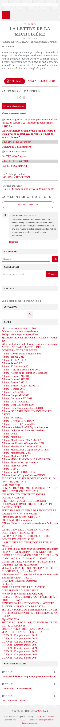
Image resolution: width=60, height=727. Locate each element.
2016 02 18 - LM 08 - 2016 (41, 81)
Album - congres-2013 (13, 392)
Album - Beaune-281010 (14, 382)
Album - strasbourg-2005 (14, 465)
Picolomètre (8, 584)
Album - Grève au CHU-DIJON (18, 420)
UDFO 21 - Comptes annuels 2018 (19, 638)
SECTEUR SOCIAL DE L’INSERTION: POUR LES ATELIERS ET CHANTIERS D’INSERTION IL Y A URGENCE (29, 612)
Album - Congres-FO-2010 (15, 395)
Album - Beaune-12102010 (15, 376)
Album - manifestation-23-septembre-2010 (23, 443)
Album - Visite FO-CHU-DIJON (18, 472)
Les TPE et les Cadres (14, 700)
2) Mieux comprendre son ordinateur (20, 331)
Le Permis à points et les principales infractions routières (30, 548)
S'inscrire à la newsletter (13, 106)
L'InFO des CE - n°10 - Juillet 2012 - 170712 (25, 558)
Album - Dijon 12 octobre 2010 (18, 404)
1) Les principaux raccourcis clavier (20, 328)
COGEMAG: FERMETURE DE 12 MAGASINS (27, 504)
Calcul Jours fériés (11, 484)
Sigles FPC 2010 (10, 619)
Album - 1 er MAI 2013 (14, 360)
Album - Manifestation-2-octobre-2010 (21, 446)
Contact (51, 716)
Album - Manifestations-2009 (16, 452)
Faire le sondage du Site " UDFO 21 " (21, 516)
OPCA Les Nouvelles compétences (19, 580)
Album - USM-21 (11, 468)
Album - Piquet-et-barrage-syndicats (20, 462)
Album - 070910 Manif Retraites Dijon (21, 353)
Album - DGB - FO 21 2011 (16, 401)
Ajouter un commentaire (28, 205)
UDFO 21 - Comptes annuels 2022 (19, 651)
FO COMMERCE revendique (17, 520)
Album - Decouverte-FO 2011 (17, 398)
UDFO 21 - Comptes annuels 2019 (19, 641)
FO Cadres (30, 24)
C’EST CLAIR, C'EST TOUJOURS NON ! (24, 500)
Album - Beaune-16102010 (15, 379)
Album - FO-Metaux (12, 417)
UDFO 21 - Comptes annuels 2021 (19, 648)
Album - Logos (9, 433)
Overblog (43, 711)
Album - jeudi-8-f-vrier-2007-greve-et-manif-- (25, 427)
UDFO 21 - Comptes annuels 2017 (19, 635)
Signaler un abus (10, 720)
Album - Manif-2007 (12, 436)
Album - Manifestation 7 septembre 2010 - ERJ (25, 449)
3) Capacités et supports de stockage (20, 334)
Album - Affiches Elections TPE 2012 (21, 369)
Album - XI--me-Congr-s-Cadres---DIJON (23, 475)
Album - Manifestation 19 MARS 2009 (21, 440)
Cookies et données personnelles (41, 720)
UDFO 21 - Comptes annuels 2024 (19, 657)
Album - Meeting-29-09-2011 (17, 456)
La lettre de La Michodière (16, 688)
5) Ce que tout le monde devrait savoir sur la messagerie (30, 344)
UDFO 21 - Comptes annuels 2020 (19, 644)
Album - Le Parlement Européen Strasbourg (24, 430)
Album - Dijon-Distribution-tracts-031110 (23, 408)
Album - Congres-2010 (13, 388)
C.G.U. (23, 720)
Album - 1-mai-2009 (12, 363)
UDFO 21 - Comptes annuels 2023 (19, 654)
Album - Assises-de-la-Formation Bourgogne (24, 372)
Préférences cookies (29, 723)
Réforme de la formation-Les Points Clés (22, 593)
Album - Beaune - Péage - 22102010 (20, 385)
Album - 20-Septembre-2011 (16, 366)
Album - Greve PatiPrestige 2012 (18, 424)
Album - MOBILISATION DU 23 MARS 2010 (26, 459)
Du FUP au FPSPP (11, 507)
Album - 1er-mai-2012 (13, 356)
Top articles (40, 716)
